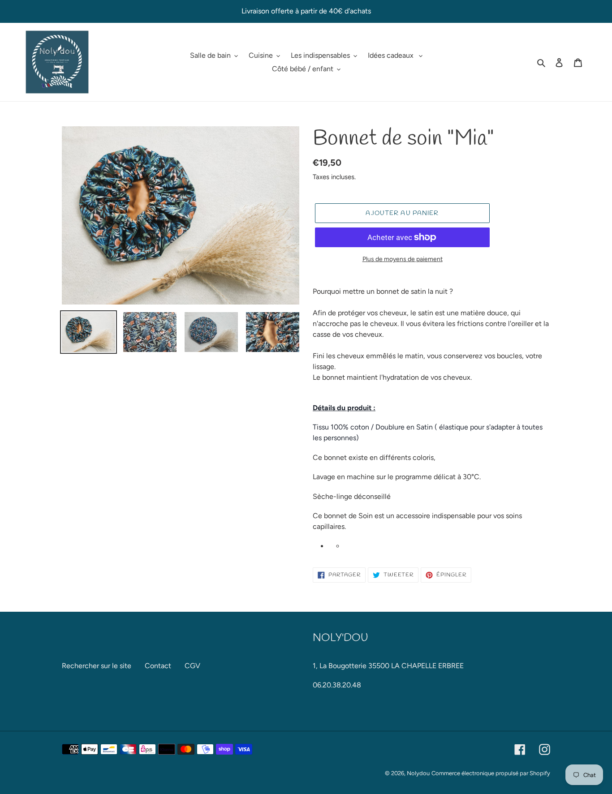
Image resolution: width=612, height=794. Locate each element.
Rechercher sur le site (96, 665)
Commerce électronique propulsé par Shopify (490, 773)
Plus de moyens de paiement (402, 259)
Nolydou (418, 773)
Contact (158, 665)
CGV (192, 665)
